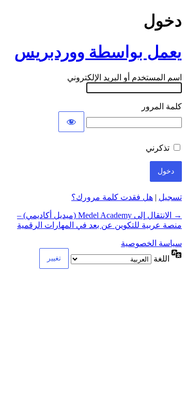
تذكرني (157, 147)
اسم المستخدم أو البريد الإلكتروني (124, 77)
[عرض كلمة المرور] (71, 121)
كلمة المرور (162, 106)
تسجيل (170, 197)
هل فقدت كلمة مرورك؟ (112, 197)
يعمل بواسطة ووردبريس (98, 51)
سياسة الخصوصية (151, 243)
